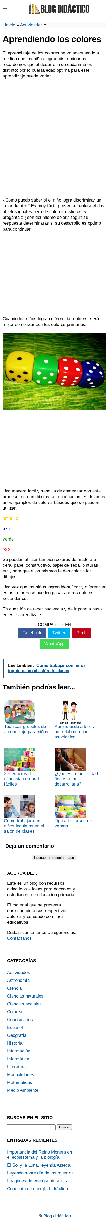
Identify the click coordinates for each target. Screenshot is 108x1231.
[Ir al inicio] (58, 13)
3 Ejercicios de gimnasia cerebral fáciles (21, 779)
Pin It (82, 632)
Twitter (59, 632)
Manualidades (20, 1074)
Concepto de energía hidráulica (37, 1188)
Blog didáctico (57, 1215)
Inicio (10, 25)
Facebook (31, 632)
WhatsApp (54, 643)
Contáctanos (19, 938)
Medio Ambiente (22, 1090)
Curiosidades (20, 1019)
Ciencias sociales (24, 1003)
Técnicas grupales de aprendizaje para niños (26, 729)
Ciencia (14, 988)
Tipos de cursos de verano (73, 823)
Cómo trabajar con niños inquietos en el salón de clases (24, 826)
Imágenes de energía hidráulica (37, 1180)
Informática (18, 1058)
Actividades (31, 25)
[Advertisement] (54, 138)
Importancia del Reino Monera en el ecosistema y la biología (39, 1155)
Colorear (15, 1011)
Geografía (16, 1035)
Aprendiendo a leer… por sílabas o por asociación (75, 731)
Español (15, 1027)
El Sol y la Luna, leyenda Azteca (38, 1165)
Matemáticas (19, 1082)
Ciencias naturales (25, 996)
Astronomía (18, 980)
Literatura (16, 1066)
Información (18, 1051)
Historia (14, 1043)
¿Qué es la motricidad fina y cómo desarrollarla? (76, 779)
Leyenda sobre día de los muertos (40, 1173)
